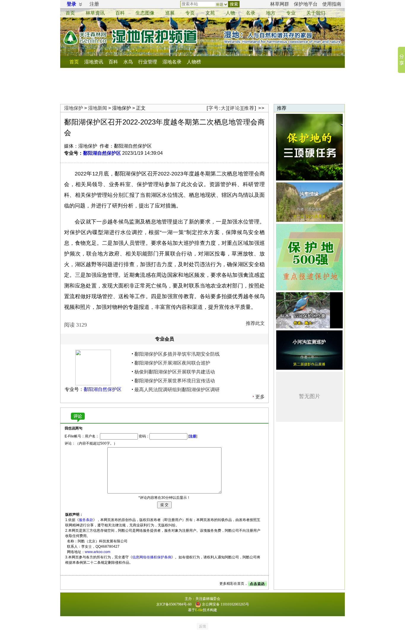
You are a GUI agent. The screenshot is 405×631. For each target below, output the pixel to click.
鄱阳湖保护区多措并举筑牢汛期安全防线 (177, 354)
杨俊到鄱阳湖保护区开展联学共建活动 (174, 371)
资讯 (95, 12)
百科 (120, 12)
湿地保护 (73, 108)
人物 (230, 12)
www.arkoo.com (97, 552)
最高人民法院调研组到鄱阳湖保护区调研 (177, 389)
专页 (190, 12)
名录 (250, 12)
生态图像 (144, 12)
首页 (70, 12)
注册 (94, 4)
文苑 (210, 12)
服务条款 (86, 520)
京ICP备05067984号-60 (174, 604)
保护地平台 (306, 4)
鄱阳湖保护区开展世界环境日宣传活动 (174, 380)
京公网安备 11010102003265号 (225, 604)
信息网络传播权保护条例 (151, 557)
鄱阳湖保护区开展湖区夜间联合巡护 (172, 362)
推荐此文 (255, 323)
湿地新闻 (97, 108)
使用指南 (331, 4)
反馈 (202, 626)
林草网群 (279, 4)
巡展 (170, 12)
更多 (260, 396)
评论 (235, 108)
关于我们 (315, 12)
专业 (291, 12)
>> (261, 108)
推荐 (249, 108)
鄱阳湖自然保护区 (102, 153)
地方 (270, 12)
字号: (217, 108)
